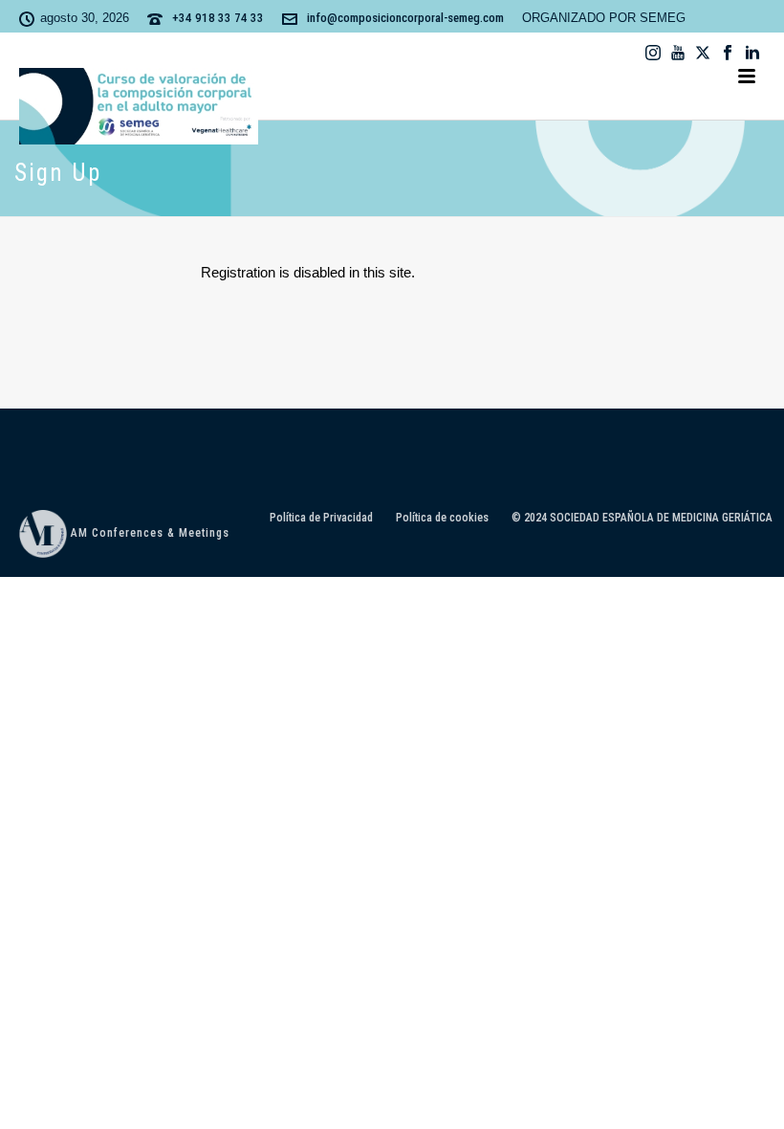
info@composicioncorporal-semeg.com (405, 18)
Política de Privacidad (321, 517)
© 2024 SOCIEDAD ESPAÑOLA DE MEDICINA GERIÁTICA (642, 517)
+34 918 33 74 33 (218, 18)
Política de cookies (442, 517)
